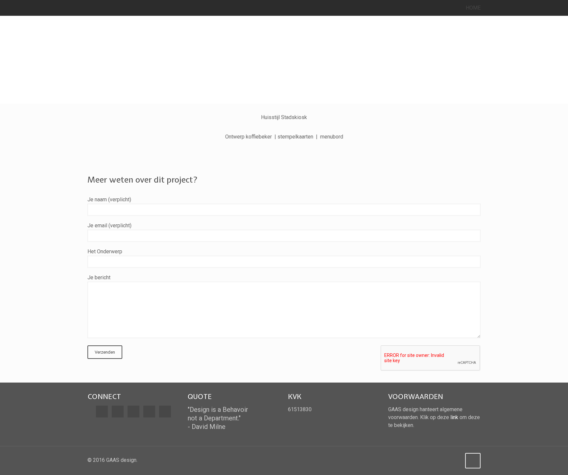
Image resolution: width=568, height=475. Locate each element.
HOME (473, 8)
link (454, 417)
